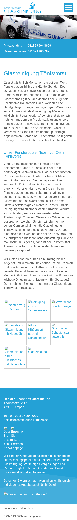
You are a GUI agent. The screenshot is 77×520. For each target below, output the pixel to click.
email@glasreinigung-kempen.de (26, 419)
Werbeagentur (32, 516)
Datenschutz (26, 508)
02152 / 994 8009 (39, 45)
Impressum (10, 508)
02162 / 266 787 (38, 51)
